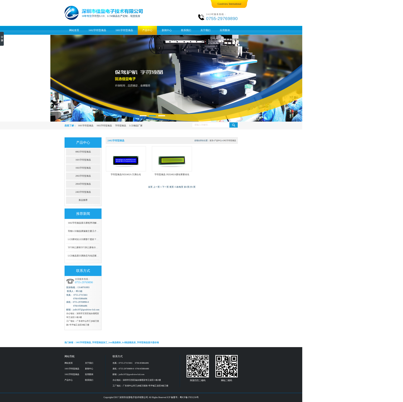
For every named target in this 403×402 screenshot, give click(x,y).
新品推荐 (83, 200)
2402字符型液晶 (83, 192)
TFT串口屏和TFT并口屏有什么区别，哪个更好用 (92, 247)
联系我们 (186, 30)
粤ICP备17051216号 (189, 397)
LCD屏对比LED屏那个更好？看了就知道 (88, 239)
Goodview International (229, 4)
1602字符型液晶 (97, 30)
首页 (211, 140)
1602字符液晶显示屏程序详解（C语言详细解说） (92, 223)
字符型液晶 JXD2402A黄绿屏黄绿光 (171, 174)
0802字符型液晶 (83, 152)
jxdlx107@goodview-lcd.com (131, 374)
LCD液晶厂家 (135, 125)
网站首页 (74, 30)
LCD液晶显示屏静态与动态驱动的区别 (86, 256)
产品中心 (147, 30)
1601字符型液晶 (124, 30)
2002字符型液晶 (83, 176)
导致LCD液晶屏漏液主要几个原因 (84, 231)
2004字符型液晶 (83, 184)
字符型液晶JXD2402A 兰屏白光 (126, 174)
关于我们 (205, 30)
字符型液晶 (120, 125)
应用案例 (225, 30)
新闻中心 (167, 30)
